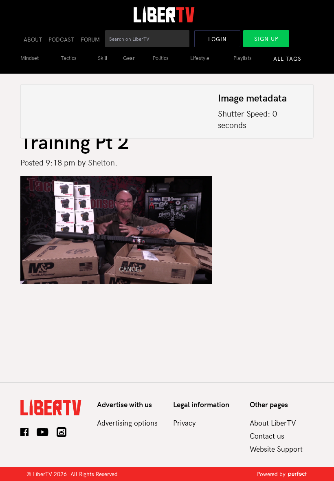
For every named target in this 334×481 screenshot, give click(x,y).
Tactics (69, 58)
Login (217, 39)
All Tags (287, 58)
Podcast (61, 39)
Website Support (276, 448)
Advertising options (127, 422)
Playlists (242, 58)
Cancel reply (131, 269)
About (33, 39)
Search (183, 43)
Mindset (29, 58)
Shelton (101, 162)
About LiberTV (273, 422)
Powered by (272, 474)
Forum (90, 39)
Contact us (267, 435)
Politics (161, 58)
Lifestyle (199, 58)
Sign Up (266, 38)
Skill (102, 58)
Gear (129, 58)
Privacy (184, 422)
